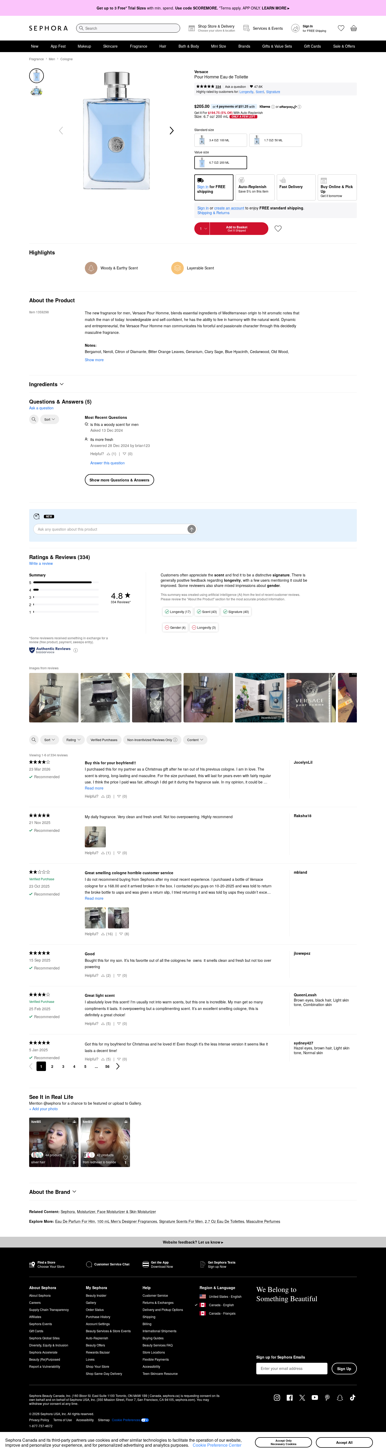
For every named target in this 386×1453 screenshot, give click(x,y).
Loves (90, 1359)
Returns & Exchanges (158, 1302)
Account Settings (98, 1323)
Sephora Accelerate (43, 1352)
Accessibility (151, 1366)
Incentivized (269, 717)
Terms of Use (62, 1419)
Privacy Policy (39, 1419)
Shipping (149, 1316)
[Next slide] (171, 130)
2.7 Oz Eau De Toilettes (224, 1221)
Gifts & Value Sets (277, 46)
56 (107, 1066)
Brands (244, 46)
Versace (201, 71)
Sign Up (344, 1368)
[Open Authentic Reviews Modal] (76, 650)
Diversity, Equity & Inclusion (48, 1345)
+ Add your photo (43, 1109)
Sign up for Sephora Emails (280, 1357)
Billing (147, 1323)
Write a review (41, 563)
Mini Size (218, 46)
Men (52, 59)
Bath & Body (189, 46)
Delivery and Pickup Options (163, 1309)
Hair (162, 46)
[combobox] (128, 28)
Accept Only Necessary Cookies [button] (283, 1442)
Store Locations (154, 1352)
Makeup (84, 46)
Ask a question (235, 86)
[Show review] (54, 697)
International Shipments (159, 1331)
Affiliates (35, 1316)
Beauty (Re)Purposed (44, 1359)
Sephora (68, 1211)
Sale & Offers (344, 46)
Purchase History (98, 1316)
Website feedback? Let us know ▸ (193, 1242)
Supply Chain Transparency (49, 1309)
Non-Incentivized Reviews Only (149, 739)
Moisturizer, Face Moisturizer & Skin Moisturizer (116, 1211)
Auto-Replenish (97, 1338)
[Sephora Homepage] (48, 28)
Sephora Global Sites (44, 1338)
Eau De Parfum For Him (75, 1221)
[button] (191, 1446)
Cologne (66, 59)
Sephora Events (40, 1323)
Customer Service (155, 1295)
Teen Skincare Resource (160, 1373)
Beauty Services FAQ (158, 1345)
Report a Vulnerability (44, 1366)
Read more (94, 788)
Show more (94, 359)
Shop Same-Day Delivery (104, 1373)
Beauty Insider (96, 1295)
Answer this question (107, 462)
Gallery (91, 1302)
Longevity (246, 91)
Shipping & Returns (213, 212)
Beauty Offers (95, 1345)
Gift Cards (312, 46)
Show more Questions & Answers (119, 479)
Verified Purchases (104, 739)
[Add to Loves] (278, 228)
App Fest (58, 46)
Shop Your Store (97, 1366)
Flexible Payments (156, 1359)
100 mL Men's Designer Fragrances (127, 1221)
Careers (35, 1302)
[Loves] (341, 28)
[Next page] (118, 1066)
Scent (260, 91)
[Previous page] (30, 1066)
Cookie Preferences (126, 1420)
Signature (273, 91)
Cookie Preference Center (217, 1444)
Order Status (95, 1309)
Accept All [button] (344, 1442)
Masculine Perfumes (263, 1221)
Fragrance (138, 46)
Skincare (110, 46)
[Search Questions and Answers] (34, 419)
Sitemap (104, 1419)
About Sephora (40, 1295)
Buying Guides (153, 1338)
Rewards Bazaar (98, 1352)
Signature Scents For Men (181, 1221)
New (34, 46)
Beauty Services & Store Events (108, 1331)
